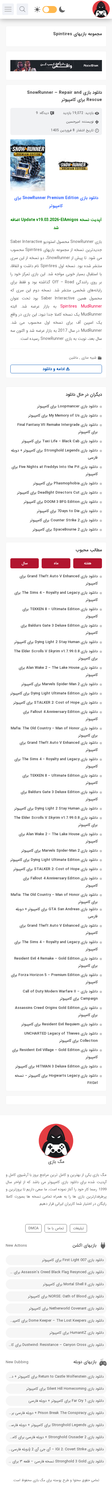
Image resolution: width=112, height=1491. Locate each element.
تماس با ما (56, 1228)
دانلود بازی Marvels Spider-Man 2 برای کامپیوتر (60, 684)
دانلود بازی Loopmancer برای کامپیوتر (67, 406)
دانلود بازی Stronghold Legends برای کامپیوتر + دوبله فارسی (56, 1425)
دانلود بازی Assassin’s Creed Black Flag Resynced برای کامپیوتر (55, 1272)
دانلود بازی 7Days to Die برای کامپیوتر (67, 511)
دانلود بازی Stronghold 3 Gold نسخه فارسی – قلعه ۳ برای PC (55, 1461)
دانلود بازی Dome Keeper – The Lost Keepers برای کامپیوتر (56, 1321)
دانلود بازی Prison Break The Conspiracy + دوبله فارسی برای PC (55, 1413)
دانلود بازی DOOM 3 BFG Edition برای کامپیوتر (61, 502)
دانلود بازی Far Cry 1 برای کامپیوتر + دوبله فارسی (66, 1401)
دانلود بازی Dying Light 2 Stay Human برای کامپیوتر (56, 642)
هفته (87, 563)
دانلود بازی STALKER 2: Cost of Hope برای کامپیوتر (55, 703)
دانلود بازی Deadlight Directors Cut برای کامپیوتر (57, 493)
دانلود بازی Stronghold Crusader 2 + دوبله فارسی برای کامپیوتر (55, 1437)
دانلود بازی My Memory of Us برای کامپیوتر (63, 416)
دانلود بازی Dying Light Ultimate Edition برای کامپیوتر (54, 693)
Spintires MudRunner (81, 306)
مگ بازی (39, 1480)
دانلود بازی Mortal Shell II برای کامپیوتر (73, 1284)
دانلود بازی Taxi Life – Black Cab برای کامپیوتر (60, 441)
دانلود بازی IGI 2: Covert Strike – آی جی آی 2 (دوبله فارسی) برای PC (55, 1449)
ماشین (73, 357)
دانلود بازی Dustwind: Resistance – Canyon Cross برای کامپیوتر (55, 1345)
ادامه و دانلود (54, 369)
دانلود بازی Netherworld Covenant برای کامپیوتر (66, 1308)
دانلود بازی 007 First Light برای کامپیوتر (73, 1260)
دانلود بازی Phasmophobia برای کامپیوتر (65, 483)
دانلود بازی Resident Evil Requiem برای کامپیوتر (60, 1024)
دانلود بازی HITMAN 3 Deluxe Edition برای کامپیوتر (57, 1066)
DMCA (33, 1228)
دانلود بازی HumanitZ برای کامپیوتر (76, 1333)
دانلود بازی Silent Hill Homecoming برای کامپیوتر (65, 1389)
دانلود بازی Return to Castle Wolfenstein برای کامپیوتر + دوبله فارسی (55, 1377)
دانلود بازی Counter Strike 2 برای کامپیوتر (64, 520)
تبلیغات (78, 1228)
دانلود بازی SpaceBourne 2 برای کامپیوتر (65, 530)
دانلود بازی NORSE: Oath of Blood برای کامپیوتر (66, 1296)
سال (25, 563)
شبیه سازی (88, 357)
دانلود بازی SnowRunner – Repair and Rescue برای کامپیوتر (64, 96)
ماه (56, 563)
